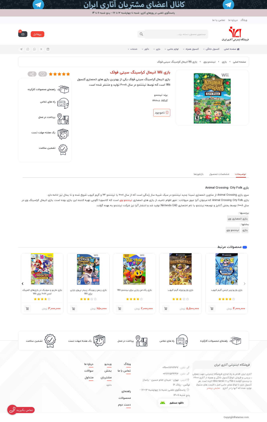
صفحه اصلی (230, 49)
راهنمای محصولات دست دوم (124, 398)
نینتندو (158, 95)
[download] (173, 403)
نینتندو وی (209, 61)
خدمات (133, 49)
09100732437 (174, 367)
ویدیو (108, 364)
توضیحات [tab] (240, 174)
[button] (73, 308)
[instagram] (28, 49)
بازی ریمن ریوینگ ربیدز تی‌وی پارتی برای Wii (88, 291)
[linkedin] (48, 49)
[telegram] (21, 49)
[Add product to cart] (212, 308)
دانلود (109, 385)
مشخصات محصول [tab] (219, 174)
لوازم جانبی (173, 49)
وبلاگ (244, 20)
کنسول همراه (192, 49)
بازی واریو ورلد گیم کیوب (180, 290)
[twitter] (41, 49)
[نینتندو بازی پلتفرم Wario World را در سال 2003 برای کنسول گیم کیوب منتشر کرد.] (180, 269)
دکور (146, 49)
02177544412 (174, 373)
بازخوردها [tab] (198, 174)
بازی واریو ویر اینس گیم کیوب (226, 290)
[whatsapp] (34, 49)
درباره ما (233, 20)
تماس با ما (218, 20)
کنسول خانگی (212, 49)
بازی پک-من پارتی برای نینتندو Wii (134, 290)
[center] (141, 34)
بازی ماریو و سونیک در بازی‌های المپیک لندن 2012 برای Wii (42, 291)
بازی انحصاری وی (238, 218)
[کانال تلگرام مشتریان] (133, 4)
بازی (158, 49)
